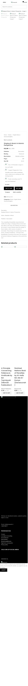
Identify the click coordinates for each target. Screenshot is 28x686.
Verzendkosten (4, 537)
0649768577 (4, 526)
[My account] (19, 2)
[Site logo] (14, 2)
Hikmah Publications (6, 388)
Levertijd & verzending (6, 536)
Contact (3, 534)
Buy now (18, 188)
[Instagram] (7, 554)
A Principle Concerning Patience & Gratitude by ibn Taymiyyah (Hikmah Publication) (6, 376)
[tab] (14, 205)
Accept (4, 570)
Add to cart (8, 188)
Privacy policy (4, 544)
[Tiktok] (11, 554)
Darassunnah (17, 388)
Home (5, 134)
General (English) (8, 136)
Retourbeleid (4, 539)
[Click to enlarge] (4, 9)
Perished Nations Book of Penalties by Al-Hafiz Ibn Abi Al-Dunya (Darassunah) (20, 376)
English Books (16, 134)
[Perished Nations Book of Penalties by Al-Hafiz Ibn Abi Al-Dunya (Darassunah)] (20, 304)
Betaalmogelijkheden (6, 541)
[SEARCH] (25, 6)
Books (9, 134)
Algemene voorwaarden (7, 543)
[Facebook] (3, 554)
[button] (6, 393)
